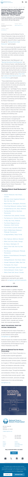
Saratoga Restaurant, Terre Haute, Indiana (14, 260)
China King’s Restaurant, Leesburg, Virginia (15, 206)
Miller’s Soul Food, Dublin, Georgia (13, 241)
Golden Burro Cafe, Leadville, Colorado (14, 215)
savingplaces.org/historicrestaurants (16, 280)
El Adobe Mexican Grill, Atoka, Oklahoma (15, 208)
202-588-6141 (4, 30)
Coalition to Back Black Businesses (12, 76)
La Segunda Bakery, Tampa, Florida (13, 234)
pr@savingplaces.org (19, 25)
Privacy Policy (20, 471)
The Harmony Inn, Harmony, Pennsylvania (15, 218)
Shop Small (22, 74)
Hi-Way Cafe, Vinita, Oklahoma (12, 220)
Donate (16, 441)
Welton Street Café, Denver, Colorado (14, 272)
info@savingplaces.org (7, 431)
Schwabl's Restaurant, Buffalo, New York (14, 262)
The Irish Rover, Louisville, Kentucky (13, 227)
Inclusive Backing (5, 78)
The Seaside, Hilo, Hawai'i (11, 265)
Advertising (17, 443)
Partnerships (17, 446)
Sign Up (14, 452)
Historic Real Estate (19, 444)
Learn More (14, 409)
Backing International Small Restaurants (12, 62)
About (4, 441)
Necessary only (19, 474)
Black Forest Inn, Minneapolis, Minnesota (14, 203)
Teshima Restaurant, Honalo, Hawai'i (13, 270)
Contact (4, 443)
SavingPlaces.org (5, 336)
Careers (4, 444)
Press (4, 446)
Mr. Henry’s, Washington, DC (11, 244)
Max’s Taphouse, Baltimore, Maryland (13, 239)
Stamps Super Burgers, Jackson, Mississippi (15, 267)
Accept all (7, 474)
